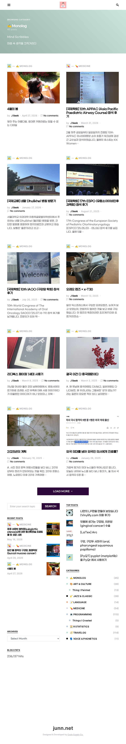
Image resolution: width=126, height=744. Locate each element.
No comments (50, 115)
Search (50, 506)
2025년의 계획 (16, 451)
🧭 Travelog (78, 632)
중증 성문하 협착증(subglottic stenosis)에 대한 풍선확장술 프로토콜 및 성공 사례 (25, 532)
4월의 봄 (12, 109)
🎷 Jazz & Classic (81, 596)
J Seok (15, 115)
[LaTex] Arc (88, 532)
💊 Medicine (77, 608)
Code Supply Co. (75, 734)
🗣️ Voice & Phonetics (83, 638)
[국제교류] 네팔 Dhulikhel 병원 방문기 (31, 201)
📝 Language (78, 602)
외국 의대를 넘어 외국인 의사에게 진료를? (92, 451)
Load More (61, 491)
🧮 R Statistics (79, 626)
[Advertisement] (33, 602)
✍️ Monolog (78, 577)
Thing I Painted (81, 590)
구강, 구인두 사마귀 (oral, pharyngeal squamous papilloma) (96, 545)
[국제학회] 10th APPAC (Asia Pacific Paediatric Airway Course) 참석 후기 (92, 112)
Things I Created (82, 620)
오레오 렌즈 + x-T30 (79, 289)
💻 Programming (81, 614)
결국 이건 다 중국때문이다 (82, 374)
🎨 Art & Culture (81, 584)
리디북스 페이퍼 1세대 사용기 (25, 374)
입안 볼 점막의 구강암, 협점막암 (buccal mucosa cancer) (22, 552)
